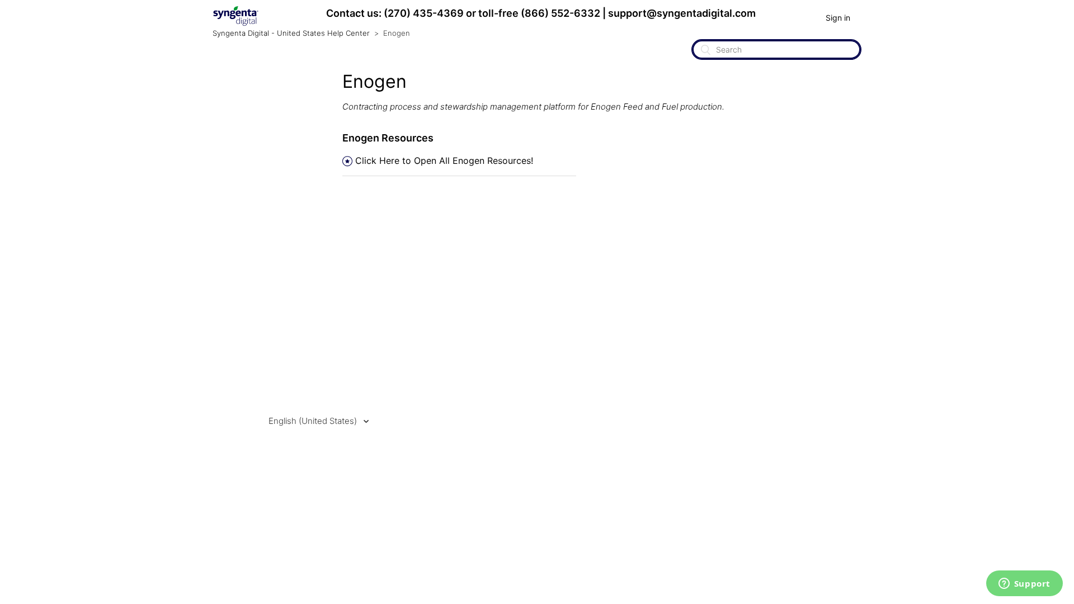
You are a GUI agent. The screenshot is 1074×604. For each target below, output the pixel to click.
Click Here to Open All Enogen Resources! (444, 160)
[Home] (236, 23)
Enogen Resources (388, 138)
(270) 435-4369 (424, 13)
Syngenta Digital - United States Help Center (291, 33)
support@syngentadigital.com (682, 13)
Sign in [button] (838, 17)
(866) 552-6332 (560, 13)
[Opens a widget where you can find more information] (1024, 584)
